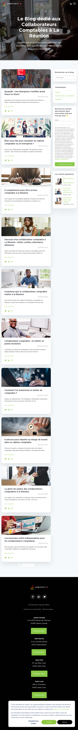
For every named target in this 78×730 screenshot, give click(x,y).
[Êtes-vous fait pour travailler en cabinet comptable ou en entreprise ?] (26, 127)
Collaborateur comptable (64, 96)
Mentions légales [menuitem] (47, 609)
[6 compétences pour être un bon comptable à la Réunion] (26, 177)
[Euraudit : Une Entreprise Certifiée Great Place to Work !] (26, 78)
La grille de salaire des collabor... (67, 200)
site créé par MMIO (42, 605)
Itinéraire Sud (39, 695)
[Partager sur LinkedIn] (9, 111)
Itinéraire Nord (38, 631)
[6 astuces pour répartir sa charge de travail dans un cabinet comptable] (26, 426)
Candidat (58, 99)
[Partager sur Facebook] (12, 111)
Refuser (64, 722)
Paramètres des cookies (34, 722)
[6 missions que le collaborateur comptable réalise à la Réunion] (26, 278)
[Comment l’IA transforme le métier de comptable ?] (26, 377)
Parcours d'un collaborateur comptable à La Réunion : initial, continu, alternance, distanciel (25, 242)
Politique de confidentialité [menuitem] (32, 609)
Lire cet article (9, 106)
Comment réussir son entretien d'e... (68, 190)
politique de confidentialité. (61, 709)
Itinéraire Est (39, 652)
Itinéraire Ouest (39, 673)
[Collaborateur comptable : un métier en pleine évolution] (26, 328)
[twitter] (44, 596)
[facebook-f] (32, 596)
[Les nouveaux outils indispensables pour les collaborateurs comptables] (26, 525)
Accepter (49, 722)
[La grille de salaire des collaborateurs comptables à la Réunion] (26, 476)
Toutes (57, 92)
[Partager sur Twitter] (5, 111)
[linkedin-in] (38, 596)
